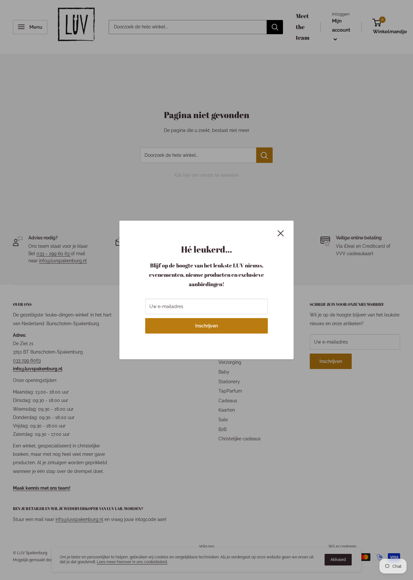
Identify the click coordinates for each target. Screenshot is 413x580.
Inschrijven (206, 325)
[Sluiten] (280, 232)
